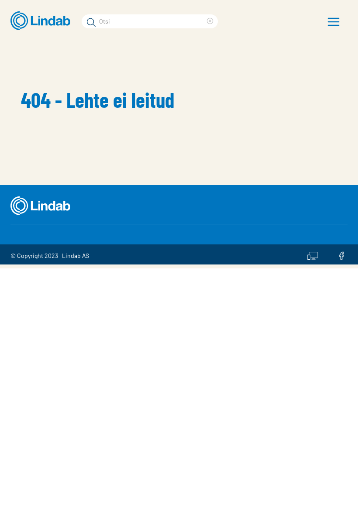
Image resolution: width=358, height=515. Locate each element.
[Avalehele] (42, 20)
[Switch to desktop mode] (312, 254)
